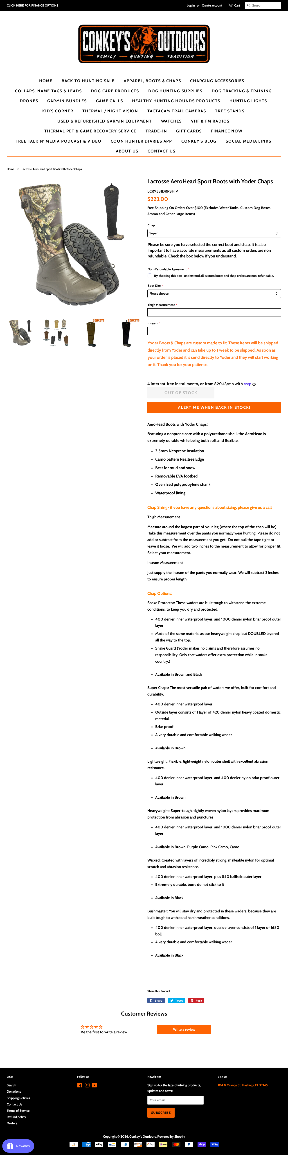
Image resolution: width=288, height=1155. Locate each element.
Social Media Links (248, 141)
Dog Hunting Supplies (175, 91)
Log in (191, 5)
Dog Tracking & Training (242, 91)
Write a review (184, 1029)
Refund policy (16, 1117)
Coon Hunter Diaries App (141, 141)
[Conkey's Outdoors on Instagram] (87, 1086)
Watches (171, 121)
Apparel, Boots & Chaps (152, 80)
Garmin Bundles (67, 100)
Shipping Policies (18, 1098)
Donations (14, 1091)
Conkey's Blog (198, 141)
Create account (212, 5)
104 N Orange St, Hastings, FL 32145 (243, 1085)
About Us (127, 151)
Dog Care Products (115, 91)
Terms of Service (18, 1111)
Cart (237, 5)
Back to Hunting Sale (88, 80)
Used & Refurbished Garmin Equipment (104, 121)
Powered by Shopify (171, 1137)
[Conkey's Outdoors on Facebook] (79, 1086)
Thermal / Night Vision (110, 111)
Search (11, 1085)
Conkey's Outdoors (142, 1137)
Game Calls (109, 100)
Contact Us (162, 151)
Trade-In (156, 131)
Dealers (12, 1123)
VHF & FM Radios (210, 121)
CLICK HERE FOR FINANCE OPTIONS (32, 5)
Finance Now (227, 131)
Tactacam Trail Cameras (176, 111)
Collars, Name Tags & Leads (48, 91)
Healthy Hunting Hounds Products (176, 100)
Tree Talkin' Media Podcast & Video (58, 141)
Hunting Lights (248, 100)
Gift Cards (189, 131)
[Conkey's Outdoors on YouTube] (94, 1086)
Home (45, 80)
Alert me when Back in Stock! (214, 407)
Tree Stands (230, 111)
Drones (29, 100)
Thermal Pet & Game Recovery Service (90, 131)
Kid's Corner (57, 111)
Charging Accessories (217, 80)
